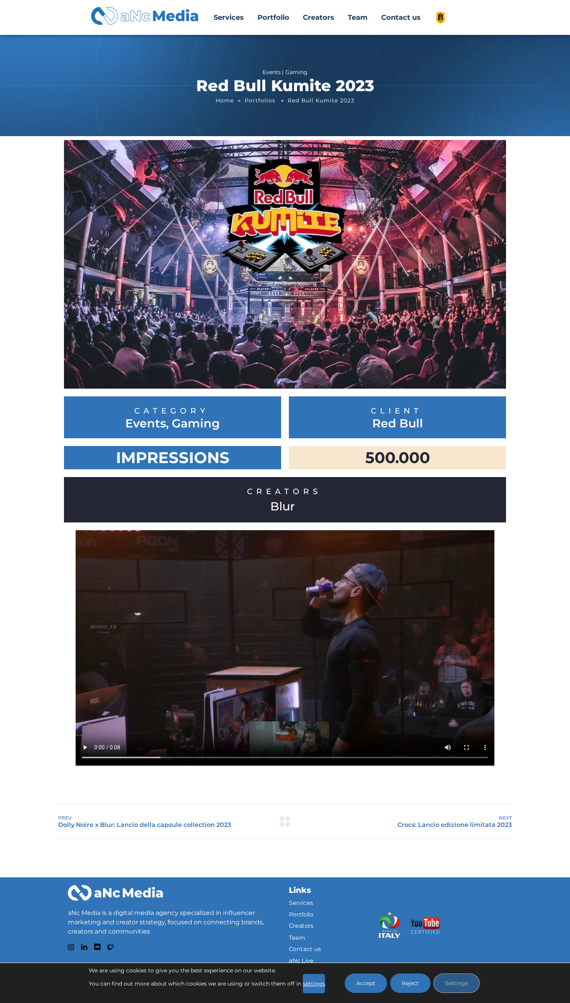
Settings (456, 983)
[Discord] (97, 947)
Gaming (196, 423)
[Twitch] (110, 947)
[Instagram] (71, 947)
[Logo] (115, 893)
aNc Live (301, 960)
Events (145, 423)
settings (314, 983)
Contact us (401, 17)
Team (358, 17)
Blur (282, 506)
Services (229, 17)
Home (225, 100)
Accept (365, 983)
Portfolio (273, 17)
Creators (318, 17)
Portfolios (260, 100)
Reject (410, 983)
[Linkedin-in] (84, 947)
